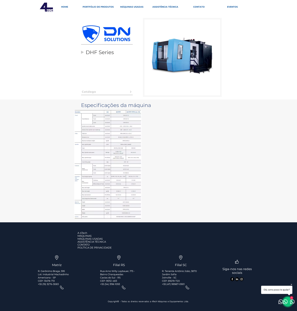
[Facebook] (232, 279)
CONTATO (83, 244)
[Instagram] (241, 279)
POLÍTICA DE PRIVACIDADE (94, 247)
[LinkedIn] (237, 279)
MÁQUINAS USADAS (90, 238)
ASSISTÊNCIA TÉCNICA (91, 241)
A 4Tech (82, 232)
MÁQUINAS (84, 235)
